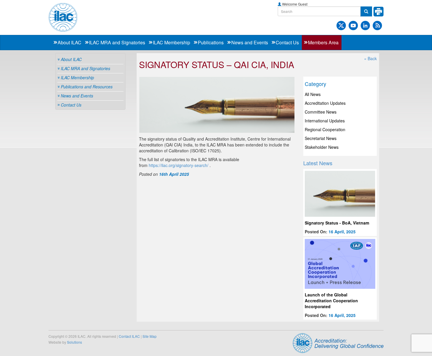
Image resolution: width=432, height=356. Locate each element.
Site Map (150, 336)
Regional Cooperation (325, 129)
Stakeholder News (322, 147)
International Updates (325, 121)
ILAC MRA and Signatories (117, 42)
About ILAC (69, 42)
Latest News (317, 163)
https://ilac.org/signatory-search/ (178, 165)
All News (313, 94)
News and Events (249, 42)
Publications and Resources (87, 87)
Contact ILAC (129, 336)
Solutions (74, 342)
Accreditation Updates (325, 103)
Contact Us (287, 42)
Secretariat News (320, 138)
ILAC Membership (171, 42)
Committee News (320, 112)
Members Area (323, 42)
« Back (370, 58)
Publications (211, 42)
